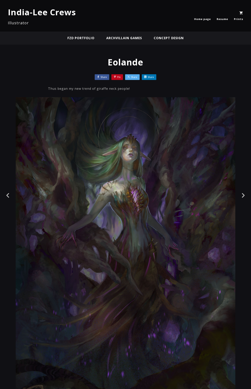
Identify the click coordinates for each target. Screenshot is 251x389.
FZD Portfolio (81, 38)
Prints (238, 19)
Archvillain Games (124, 38)
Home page (202, 19)
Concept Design (169, 38)
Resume (222, 19)
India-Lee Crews (42, 12)
